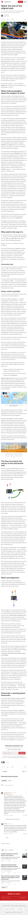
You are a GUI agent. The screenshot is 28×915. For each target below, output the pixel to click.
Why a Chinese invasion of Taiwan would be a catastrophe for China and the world (10, 877)
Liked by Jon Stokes (8, 794)
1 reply (6, 837)
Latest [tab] (6, 850)
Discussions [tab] (11, 850)
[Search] (25, 850)
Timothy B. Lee (7, 792)
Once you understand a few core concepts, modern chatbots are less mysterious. (10, 857)
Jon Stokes (6, 15)
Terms (16, 905)
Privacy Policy (23, 757)
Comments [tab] (4, 780)
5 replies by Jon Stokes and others (12, 819)
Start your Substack (10, 909)
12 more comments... (5, 843)
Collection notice (22, 905)
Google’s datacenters (13, 405)
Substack (8, 912)
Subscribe (20, 1)
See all (3, 887)
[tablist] (6, 780)
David (5, 823)
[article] (14, 857)
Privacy (12, 905)
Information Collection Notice (13, 757)
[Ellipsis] (26, 793)
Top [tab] (2, 850)
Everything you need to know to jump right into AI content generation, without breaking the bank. (10, 869)
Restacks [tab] (10, 780)
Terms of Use (20, 756)
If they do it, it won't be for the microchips (10, 881)
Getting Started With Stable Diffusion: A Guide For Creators (9, 865)
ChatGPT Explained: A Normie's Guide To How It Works (9, 854)
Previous (5, 771)
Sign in (25, 1)
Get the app (20, 909)
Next (24, 771)
